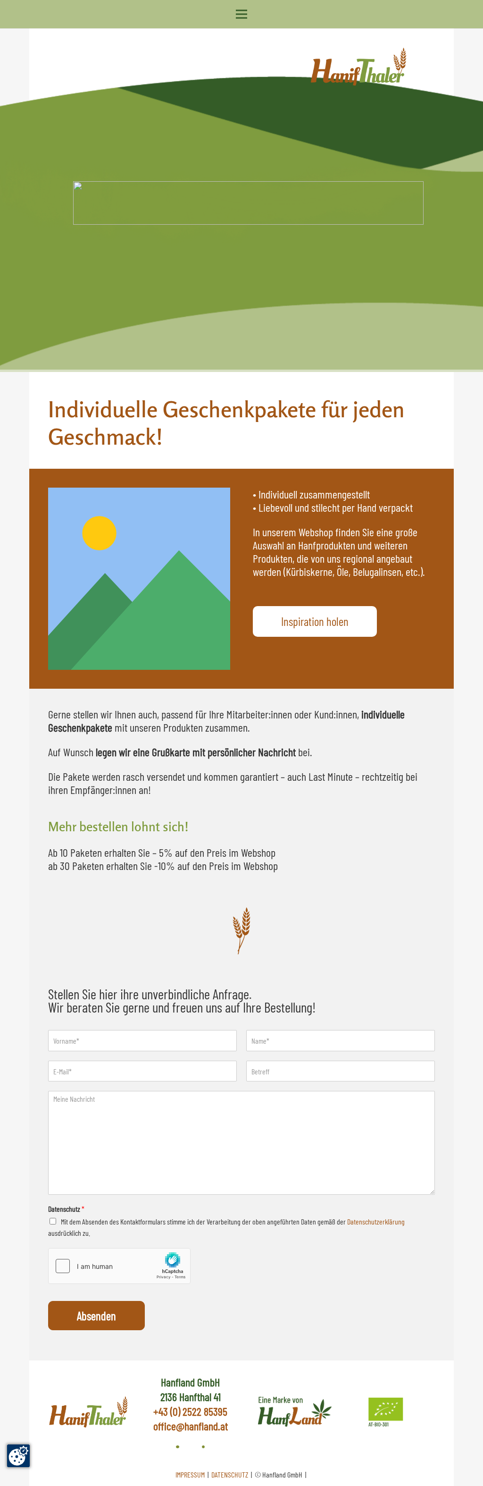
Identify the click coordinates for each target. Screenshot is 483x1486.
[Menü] (241, 14)
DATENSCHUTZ (230, 1474)
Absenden (96, 1316)
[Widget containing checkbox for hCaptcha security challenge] (119, 1266)
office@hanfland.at (190, 1426)
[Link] (293, 1412)
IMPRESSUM (190, 1474)
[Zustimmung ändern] (18, 1455)
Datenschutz (66, 1208)
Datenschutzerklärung (376, 1221)
